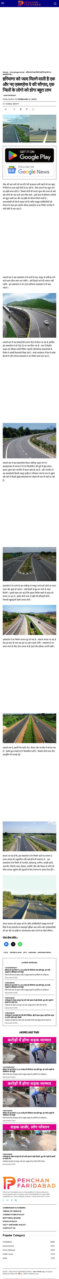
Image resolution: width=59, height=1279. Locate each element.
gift (25, 952)
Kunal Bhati (12, 104)
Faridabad (10, 983)
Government (11, 968)
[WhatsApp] (33, 109)
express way (16, 952)
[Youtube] (15, 1200)
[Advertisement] (29, 37)
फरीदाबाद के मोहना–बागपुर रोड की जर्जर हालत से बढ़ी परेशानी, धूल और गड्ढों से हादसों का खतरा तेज (29, 1001)
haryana (32, 952)
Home (5, 72)
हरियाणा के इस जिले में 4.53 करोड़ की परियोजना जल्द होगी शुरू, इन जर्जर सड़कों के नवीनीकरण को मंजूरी (27, 971)
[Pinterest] (27, 109)
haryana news (44, 952)
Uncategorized (17, 72)
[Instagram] (7, 1200)
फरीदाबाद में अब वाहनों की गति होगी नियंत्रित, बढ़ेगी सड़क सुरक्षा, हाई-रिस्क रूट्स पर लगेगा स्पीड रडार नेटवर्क (29, 1016)
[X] (20, 109)
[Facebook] (14, 109)
